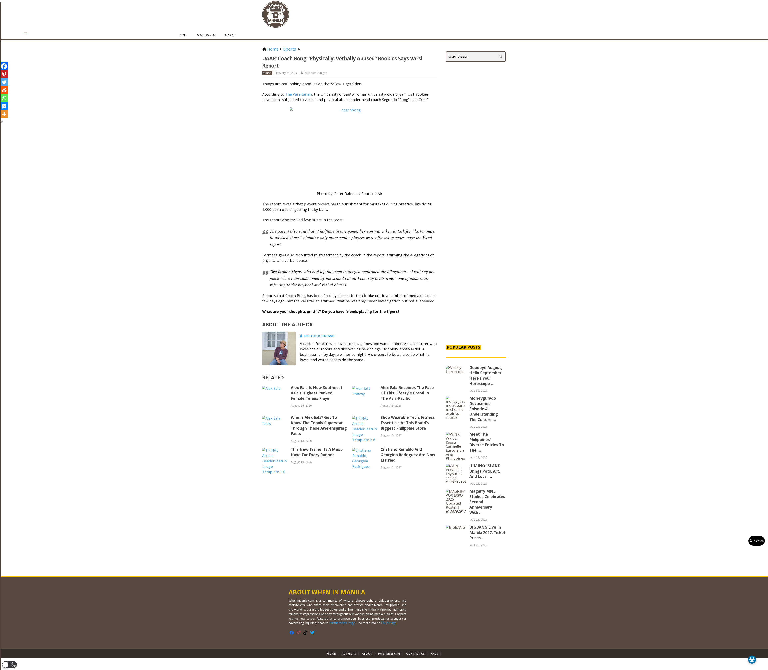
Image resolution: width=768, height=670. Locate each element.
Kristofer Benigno (316, 73)
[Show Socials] (752, 660)
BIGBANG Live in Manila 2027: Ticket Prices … (487, 532)
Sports (267, 73)
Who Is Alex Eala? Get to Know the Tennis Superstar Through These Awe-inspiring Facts (319, 425)
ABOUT (367, 653)
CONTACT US (415, 653)
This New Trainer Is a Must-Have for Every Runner (317, 452)
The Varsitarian (298, 94)
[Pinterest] (4, 74)
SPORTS (230, 35)
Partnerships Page (342, 623)
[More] (4, 114)
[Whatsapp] (4, 98)
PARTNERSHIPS (389, 653)
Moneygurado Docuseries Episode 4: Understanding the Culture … (483, 409)
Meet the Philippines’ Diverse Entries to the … (486, 442)
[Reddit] (4, 90)
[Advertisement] (476, 273)
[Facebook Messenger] (4, 106)
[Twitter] (4, 82)
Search (758, 541)
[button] (9, 664)
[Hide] (1, 122)
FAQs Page (388, 623)
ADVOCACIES (206, 35)
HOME (332, 653)
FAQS (434, 653)
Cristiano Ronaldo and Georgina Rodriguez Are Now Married (408, 455)
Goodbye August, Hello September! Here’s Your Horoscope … (485, 375)
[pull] (28, 34)
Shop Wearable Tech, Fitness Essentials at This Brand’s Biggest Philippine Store (408, 423)
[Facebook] (4, 66)
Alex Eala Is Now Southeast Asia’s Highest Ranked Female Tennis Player (316, 393)
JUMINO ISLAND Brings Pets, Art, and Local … (485, 471)
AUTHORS (349, 653)
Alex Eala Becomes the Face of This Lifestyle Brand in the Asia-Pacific (407, 393)
